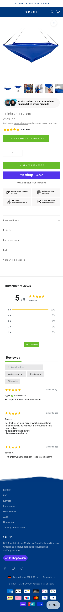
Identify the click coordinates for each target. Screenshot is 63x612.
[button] (31, 310)
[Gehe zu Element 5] (49, 88)
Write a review (32, 344)
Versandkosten (21, 123)
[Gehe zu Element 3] (28, 88)
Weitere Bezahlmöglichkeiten (31, 182)
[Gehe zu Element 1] (7, 88)
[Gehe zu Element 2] (18, 88)
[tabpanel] (31, 414)
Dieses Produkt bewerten (26, 138)
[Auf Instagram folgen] (13, 568)
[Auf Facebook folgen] (4, 568)
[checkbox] (12, 381)
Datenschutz (9, 511)
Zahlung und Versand (14, 527)
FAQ (5, 495)
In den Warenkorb (31, 165)
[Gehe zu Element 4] (38, 88)
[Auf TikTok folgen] (21, 568)
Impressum (9, 506)
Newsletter (8, 522)
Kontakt (7, 490)
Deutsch (47, 577)
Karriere (7, 501)
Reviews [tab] (13, 357)
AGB (5, 517)
